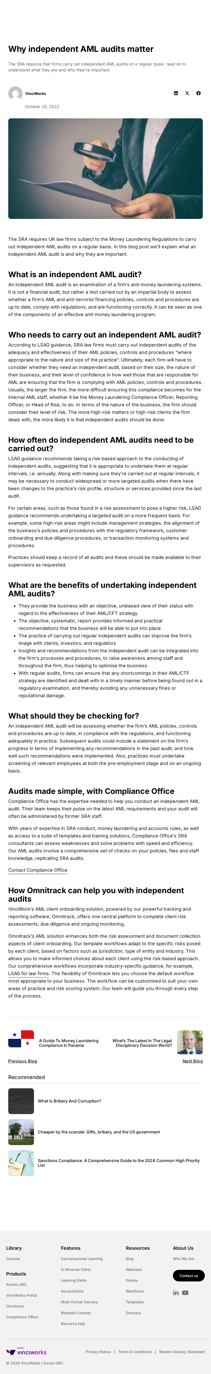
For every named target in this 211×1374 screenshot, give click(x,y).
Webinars (134, 1269)
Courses (13, 1258)
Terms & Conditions (135, 1352)
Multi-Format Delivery (79, 1302)
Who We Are (183, 1258)
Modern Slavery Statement (182, 1352)
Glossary (133, 1313)
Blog (130, 1258)
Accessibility (72, 1291)
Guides (132, 1280)
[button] (175, 93)
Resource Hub (73, 1323)
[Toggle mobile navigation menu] (197, 10)
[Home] (50, 10)
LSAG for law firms (28, 973)
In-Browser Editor (76, 1269)
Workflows (135, 1291)
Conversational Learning (82, 1258)
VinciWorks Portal (21, 1295)
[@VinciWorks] (185, 1293)
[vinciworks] (176, 1293)
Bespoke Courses (76, 1313)
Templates (135, 1302)
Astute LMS (16, 1284)
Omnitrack (15, 1306)
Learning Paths (74, 1280)
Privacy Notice (98, 1352)
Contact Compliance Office (37, 870)
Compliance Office (22, 1317)
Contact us (189, 1275)
